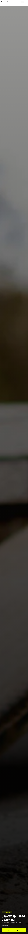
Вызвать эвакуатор (15, 930)
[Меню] (25, 2)
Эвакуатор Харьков (6, 2)
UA (22, 1)
